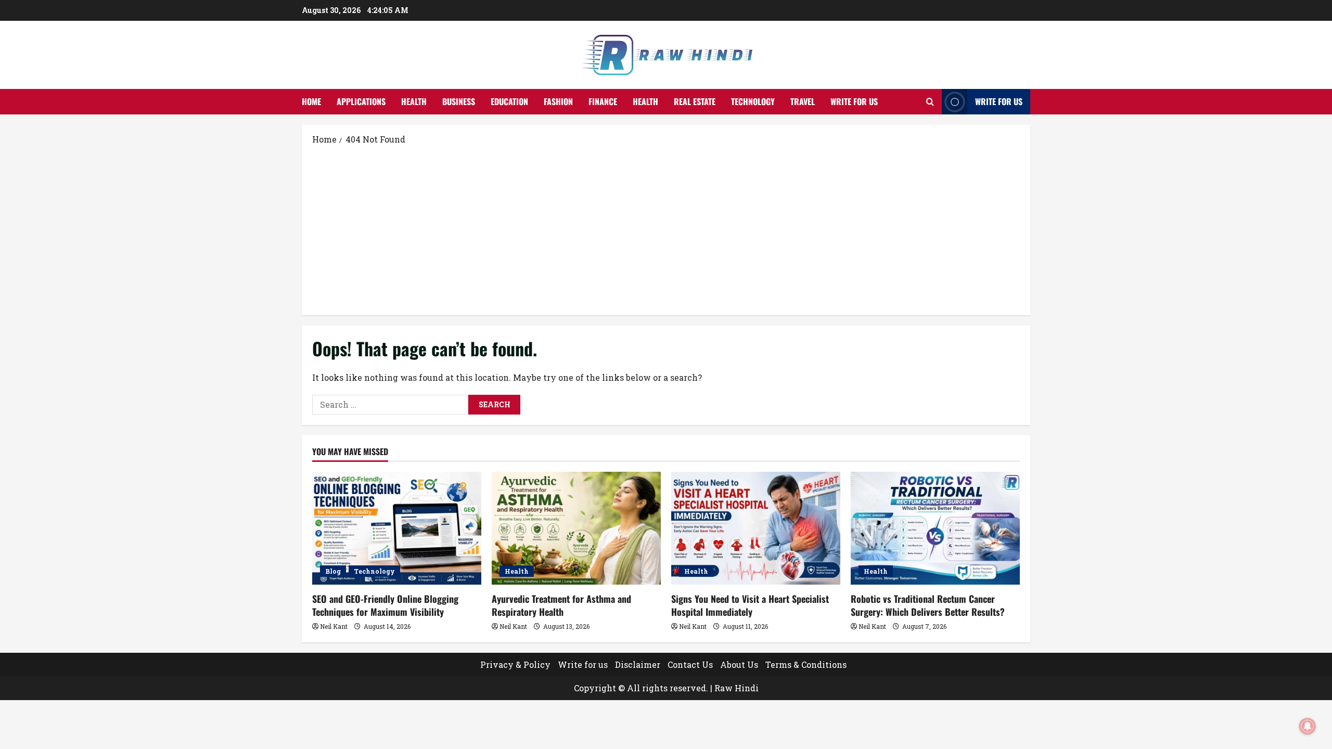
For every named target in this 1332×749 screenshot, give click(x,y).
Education (509, 101)
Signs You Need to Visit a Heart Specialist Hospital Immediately (750, 605)
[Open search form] (930, 102)
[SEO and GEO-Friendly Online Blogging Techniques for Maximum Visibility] (396, 528)
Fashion (558, 101)
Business (458, 101)
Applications (361, 101)
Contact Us (690, 664)
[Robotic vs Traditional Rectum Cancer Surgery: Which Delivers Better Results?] (935, 528)
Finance (602, 101)
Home (311, 101)
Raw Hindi (736, 687)
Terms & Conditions (806, 664)
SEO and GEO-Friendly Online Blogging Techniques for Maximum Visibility (385, 605)
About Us (739, 664)
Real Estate (694, 101)
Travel (802, 101)
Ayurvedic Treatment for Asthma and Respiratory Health (561, 605)
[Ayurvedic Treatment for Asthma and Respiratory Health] (576, 528)
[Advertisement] (666, 229)
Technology (753, 101)
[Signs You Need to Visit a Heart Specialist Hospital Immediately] (755, 528)
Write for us (854, 101)
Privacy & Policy (515, 664)
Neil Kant (334, 626)
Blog (333, 571)
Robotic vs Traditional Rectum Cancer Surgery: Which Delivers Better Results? (928, 605)
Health (414, 101)
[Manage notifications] (1307, 726)
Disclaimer (637, 664)
